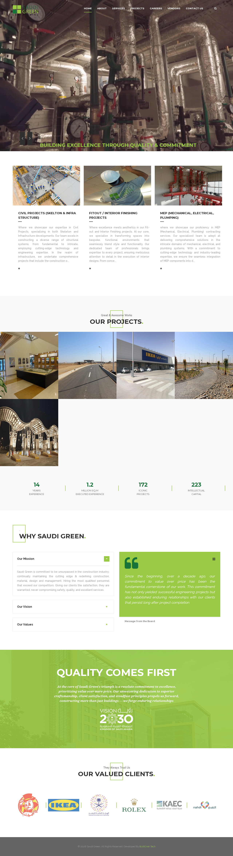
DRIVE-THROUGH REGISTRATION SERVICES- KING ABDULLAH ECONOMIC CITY (202, 337)
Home (88, 8)
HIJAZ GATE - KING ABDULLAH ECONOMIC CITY (27, 399)
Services (118, 8)
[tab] (63, 561)
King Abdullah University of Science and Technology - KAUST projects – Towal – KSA (28, 337)
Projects (137, 8)
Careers (156, 8)
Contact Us (194, 8)
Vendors (173, 8)
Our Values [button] (25, 624)
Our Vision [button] (24, 606)
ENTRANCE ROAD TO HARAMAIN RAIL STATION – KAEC (87, 334)
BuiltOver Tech (147, 846)
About (102, 8)
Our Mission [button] (25, 559)
